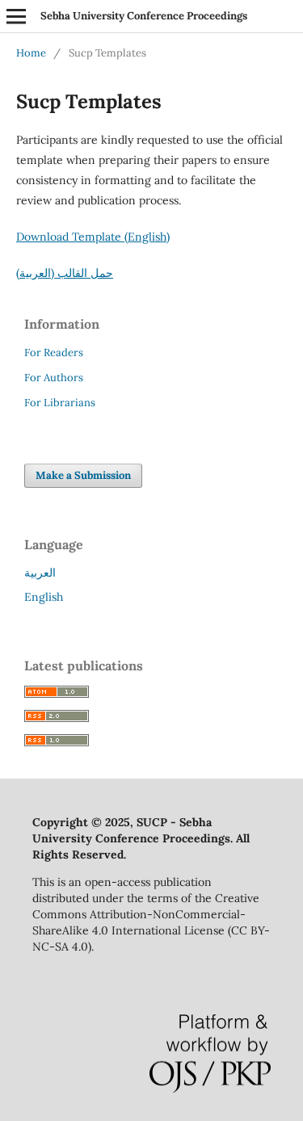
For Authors (53, 377)
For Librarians (59, 402)
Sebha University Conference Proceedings (143, 16)
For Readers (53, 352)
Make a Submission (83, 475)
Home (31, 53)
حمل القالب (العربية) (64, 273)
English (43, 597)
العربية (40, 572)
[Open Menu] (16, 16)
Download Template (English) (93, 236)
